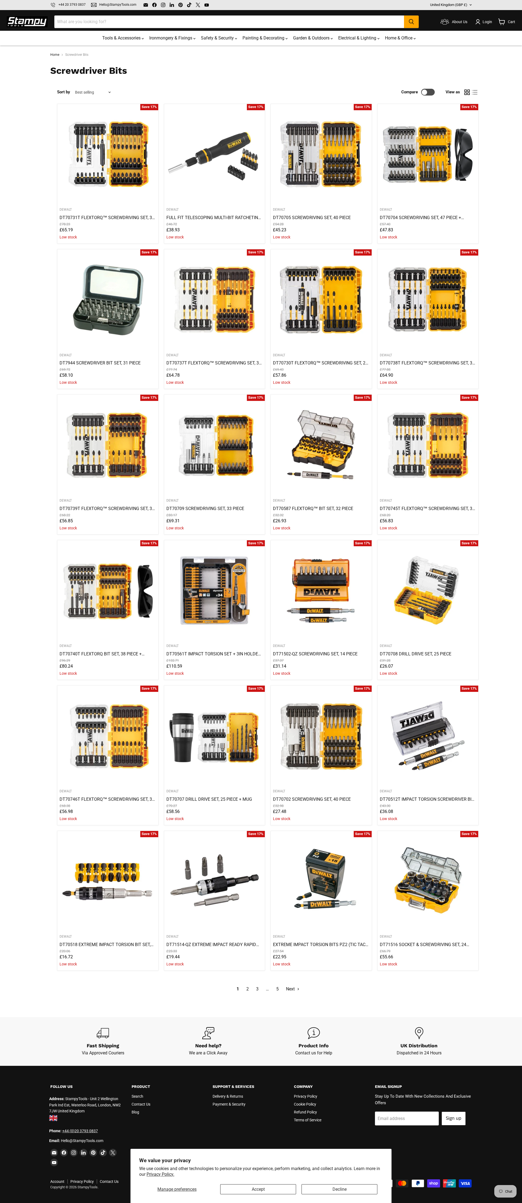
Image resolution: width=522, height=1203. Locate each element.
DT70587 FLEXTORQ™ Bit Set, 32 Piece (313, 508)
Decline (340, 1189)
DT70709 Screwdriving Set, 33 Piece (205, 508)
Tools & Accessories (122, 38)
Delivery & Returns (228, 1096)
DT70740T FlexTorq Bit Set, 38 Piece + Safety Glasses (101, 654)
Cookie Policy (305, 1104)
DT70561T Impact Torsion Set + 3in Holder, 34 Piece (214, 654)
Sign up (453, 1118)
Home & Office (399, 38)
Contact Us (141, 1104)
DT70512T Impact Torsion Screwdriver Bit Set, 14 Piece (427, 799)
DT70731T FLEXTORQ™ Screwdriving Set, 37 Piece (107, 217)
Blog (135, 1112)
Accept (258, 1189)
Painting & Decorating (264, 38)
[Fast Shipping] (103, 1041)
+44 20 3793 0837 (72, 5)
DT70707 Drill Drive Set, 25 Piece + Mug (209, 799)
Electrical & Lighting (357, 38)
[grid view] (467, 92)
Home (54, 55)
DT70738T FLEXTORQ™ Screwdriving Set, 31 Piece (427, 363)
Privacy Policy (305, 1096)
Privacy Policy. (160, 1174)
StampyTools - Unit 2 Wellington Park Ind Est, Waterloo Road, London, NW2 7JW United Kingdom (85, 1105)
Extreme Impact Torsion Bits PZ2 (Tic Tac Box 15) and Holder (319, 944)
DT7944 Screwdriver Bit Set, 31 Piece (100, 363)
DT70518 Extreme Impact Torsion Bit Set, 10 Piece (105, 944)
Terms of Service (307, 1120)
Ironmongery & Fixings (171, 38)
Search (137, 1096)
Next (291, 989)
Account (57, 1181)
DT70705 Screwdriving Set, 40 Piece (312, 217)
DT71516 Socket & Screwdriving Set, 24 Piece (423, 944)
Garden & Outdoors (312, 38)
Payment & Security (229, 1104)
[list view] (474, 92)
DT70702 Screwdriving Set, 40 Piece (312, 799)
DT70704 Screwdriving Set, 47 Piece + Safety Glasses (420, 217)
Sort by (63, 92)
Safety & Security (218, 38)
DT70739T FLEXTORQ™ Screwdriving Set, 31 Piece (107, 508)
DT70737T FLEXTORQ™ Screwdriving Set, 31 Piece (213, 363)
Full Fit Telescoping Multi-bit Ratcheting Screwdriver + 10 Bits (213, 217)
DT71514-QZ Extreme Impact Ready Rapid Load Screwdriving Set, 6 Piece (211, 944)
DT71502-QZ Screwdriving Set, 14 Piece (315, 653)
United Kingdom (448, 5)
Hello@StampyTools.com (117, 5)
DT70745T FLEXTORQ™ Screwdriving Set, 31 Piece (427, 508)
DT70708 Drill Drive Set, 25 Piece (415, 653)
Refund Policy (305, 1112)
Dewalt (66, 209)
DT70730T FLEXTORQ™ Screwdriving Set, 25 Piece (320, 363)
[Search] (411, 22)
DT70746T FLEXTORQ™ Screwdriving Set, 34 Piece (107, 799)
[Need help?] (208, 1041)
